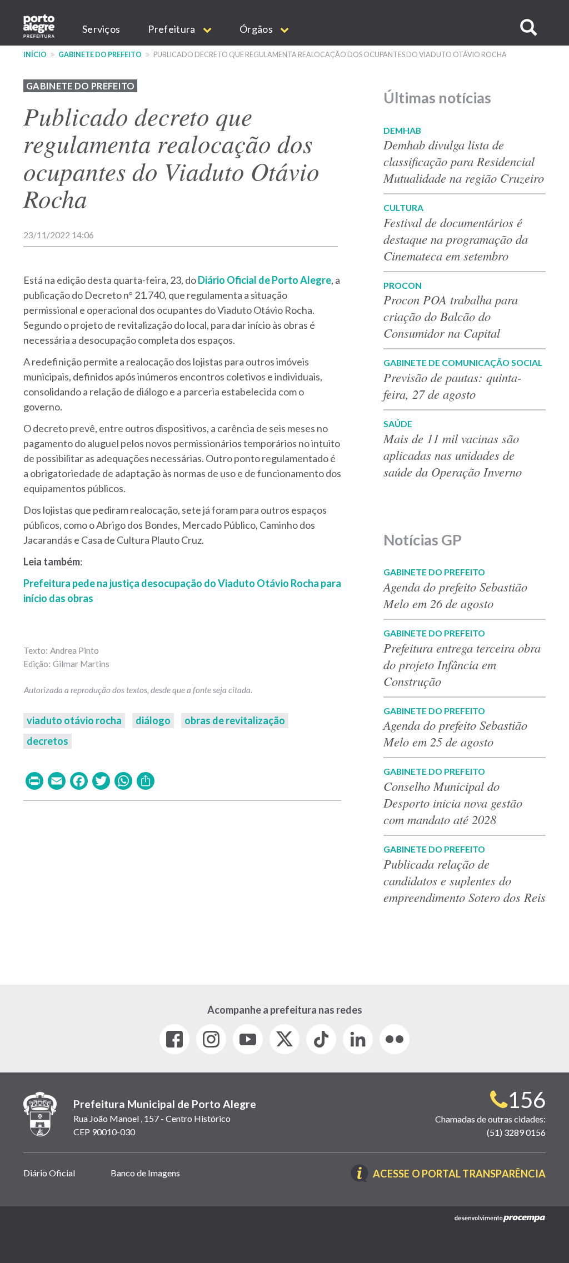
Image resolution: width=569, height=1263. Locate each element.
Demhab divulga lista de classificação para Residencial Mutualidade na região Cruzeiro (463, 161)
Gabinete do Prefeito (100, 55)
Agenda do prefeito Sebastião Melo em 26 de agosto (455, 595)
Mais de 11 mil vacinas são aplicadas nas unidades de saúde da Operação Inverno (452, 455)
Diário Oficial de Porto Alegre (264, 280)
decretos (47, 741)
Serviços (101, 29)
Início (35, 55)
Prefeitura (172, 29)
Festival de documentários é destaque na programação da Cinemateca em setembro (455, 239)
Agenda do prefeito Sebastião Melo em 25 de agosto (455, 733)
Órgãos (256, 29)
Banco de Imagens (145, 1172)
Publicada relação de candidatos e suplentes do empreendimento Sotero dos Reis (464, 880)
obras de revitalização (234, 720)
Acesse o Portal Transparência (459, 1174)
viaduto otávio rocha (74, 720)
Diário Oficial (49, 1172)
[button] (528, 27)
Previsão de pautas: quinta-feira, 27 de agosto (452, 385)
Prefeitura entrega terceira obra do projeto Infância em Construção (462, 664)
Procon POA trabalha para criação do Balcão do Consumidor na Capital (450, 316)
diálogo (153, 720)
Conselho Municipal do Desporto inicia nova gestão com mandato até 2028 (452, 803)
